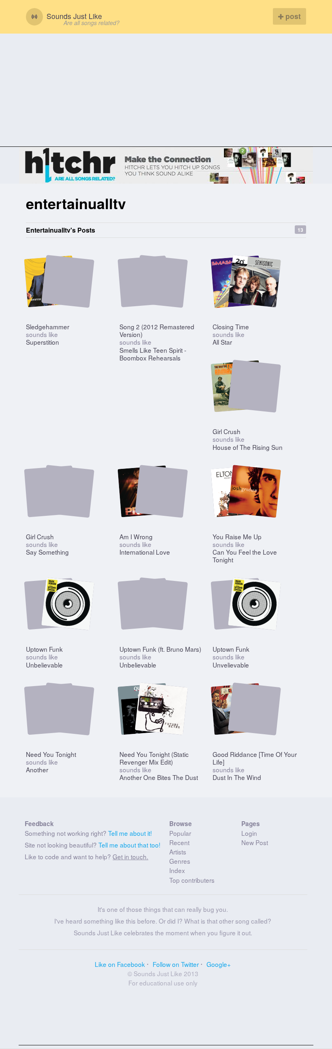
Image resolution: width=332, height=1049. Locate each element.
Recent (179, 842)
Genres (179, 860)
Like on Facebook (120, 964)
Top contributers (192, 879)
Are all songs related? (91, 23)
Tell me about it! (130, 833)
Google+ (218, 964)
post (292, 16)
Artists (177, 851)
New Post (254, 842)
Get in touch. (130, 856)
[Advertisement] (166, 90)
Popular (180, 833)
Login (249, 833)
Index (177, 870)
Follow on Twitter (176, 964)
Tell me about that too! (129, 844)
